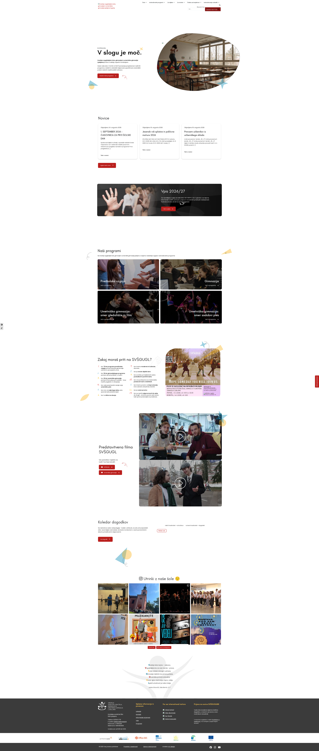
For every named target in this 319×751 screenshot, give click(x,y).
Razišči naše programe (106, 76)
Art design (171, 747)
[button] (220, 5)
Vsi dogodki (103, 539)
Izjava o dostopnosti (149, 747)
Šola (143, 2)
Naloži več (162, 531)
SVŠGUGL (106, 467)
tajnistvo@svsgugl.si (120, 722)
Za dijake (170, 2)
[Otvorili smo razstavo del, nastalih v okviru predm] (113, 629)
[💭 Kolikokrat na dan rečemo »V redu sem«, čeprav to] (175, 629)
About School (169, 710)
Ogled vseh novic (105, 165)
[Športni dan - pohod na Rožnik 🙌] (144, 598)
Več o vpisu (166, 209)
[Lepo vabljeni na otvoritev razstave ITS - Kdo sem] (206, 629)
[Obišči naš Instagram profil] (215, 748)
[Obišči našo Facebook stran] (211, 748)
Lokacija (138, 711)
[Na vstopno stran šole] (109, 6)
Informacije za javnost (143, 718)
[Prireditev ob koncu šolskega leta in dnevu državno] (113, 598)
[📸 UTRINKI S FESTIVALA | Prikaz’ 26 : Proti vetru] (175, 598)
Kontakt (138, 714)
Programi (139, 724)
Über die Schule (170, 713)
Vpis (137, 721)
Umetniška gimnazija (110, 472)
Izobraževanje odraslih (211, 2)
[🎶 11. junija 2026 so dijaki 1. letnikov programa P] (206, 598)
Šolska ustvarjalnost (193, 2)
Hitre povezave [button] (317, 381)
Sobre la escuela (170, 719)
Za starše (180, 2)
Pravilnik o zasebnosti (131, 747)
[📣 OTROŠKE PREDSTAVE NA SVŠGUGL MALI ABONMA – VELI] (144, 629)
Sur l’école (168, 716)
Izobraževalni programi (156, 2)
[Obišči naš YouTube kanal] (219, 748)
